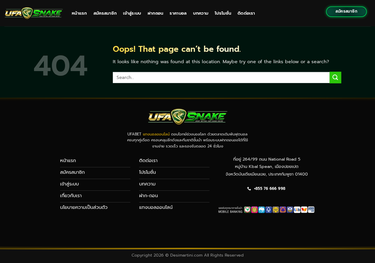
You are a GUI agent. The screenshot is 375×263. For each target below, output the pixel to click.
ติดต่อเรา (246, 13)
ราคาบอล (178, 13)
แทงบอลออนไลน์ (156, 134)
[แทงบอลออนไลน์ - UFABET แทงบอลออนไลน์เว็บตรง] (33, 13)
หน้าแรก (79, 13)
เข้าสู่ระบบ (132, 13)
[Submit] (335, 77)
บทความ (200, 13)
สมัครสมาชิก (105, 13)
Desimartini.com (186, 255)
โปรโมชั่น (223, 13)
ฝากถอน (155, 13)
